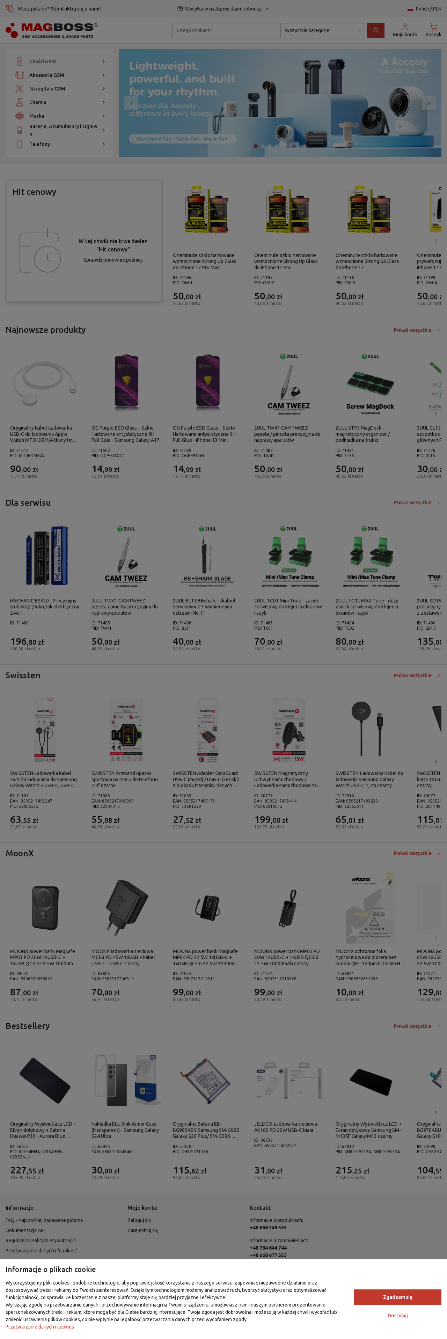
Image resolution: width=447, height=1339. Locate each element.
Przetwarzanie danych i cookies (40, 1327)
